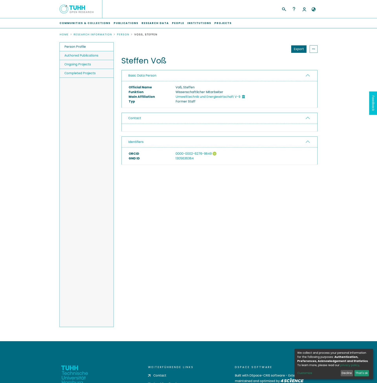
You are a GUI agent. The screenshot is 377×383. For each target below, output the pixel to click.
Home (64, 34)
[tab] (219, 75)
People (178, 23)
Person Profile (75, 46)
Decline (347, 373)
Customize (304, 373)
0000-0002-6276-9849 (194, 153)
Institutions (199, 23)
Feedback (373, 103)
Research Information (93, 34)
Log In (304, 9)
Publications (126, 23)
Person (123, 34)
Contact (134, 118)
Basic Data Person (142, 75)
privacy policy (349, 365)
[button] (313, 9)
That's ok (361, 373)
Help (294, 9)
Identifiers (136, 142)
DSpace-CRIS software (267, 375)
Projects (223, 23)
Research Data (155, 23)
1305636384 (185, 158)
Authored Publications (81, 55)
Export (299, 49)
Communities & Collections (85, 23)
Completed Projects (80, 73)
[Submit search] (283, 8)
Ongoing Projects (77, 64)
